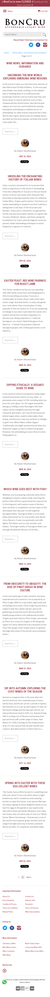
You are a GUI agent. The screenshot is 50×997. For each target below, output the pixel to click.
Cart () (43, 11)
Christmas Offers (9, 943)
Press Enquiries (8, 900)
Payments (29, 904)
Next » (29, 877)
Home (6, 52)
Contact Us (29, 896)
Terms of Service (31, 908)
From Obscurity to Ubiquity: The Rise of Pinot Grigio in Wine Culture (25, 587)
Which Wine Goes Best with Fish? (25, 489)
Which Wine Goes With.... (35, 951)
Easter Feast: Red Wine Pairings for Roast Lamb (25, 282)
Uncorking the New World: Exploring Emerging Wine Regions (25, 77)
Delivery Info (30, 900)
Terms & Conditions (10, 908)
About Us (6, 896)
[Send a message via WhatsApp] (4, 982)
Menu (10, 11)
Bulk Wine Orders (9, 947)
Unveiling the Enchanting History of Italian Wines (25, 178)
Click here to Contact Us (36, 40)
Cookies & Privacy (10, 904)
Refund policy (8, 912)
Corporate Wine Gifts (33, 947)
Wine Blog (6, 955)
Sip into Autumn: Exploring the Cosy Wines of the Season (25, 690)
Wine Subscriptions (32, 912)
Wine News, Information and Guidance (29, 52)
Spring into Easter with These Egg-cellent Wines (25, 784)
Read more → (10, 131)
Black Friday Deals (32, 943)
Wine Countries (9, 951)
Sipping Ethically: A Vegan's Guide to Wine (25, 386)
